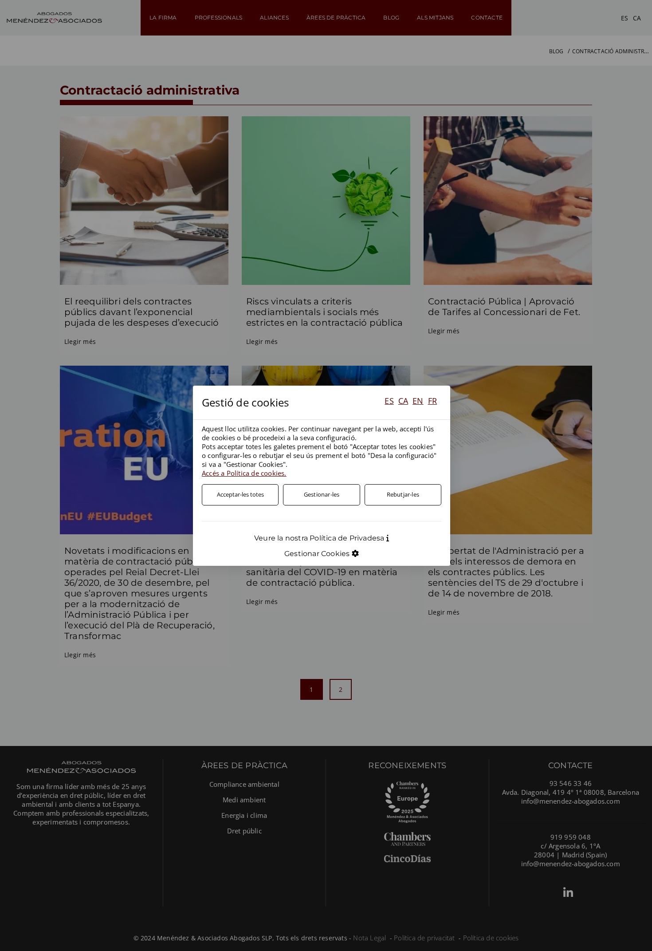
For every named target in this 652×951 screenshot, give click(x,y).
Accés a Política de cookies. (244, 473)
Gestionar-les (322, 494)
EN (417, 400)
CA (403, 400)
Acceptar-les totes (240, 494)
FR (432, 400)
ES (389, 400)
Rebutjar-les (403, 494)
